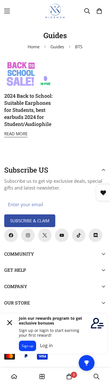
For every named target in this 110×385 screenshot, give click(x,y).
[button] (99, 11)
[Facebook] (11, 235)
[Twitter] (45, 235)
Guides (57, 46)
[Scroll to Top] (99, 355)
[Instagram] (28, 235)
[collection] (42, 376)
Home (33, 46)
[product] (14, 376)
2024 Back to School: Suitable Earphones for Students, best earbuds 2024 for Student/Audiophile (28, 110)
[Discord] (95, 235)
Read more (16, 133)
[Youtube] (62, 235)
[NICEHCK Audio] (55, 11)
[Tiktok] (78, 235)
